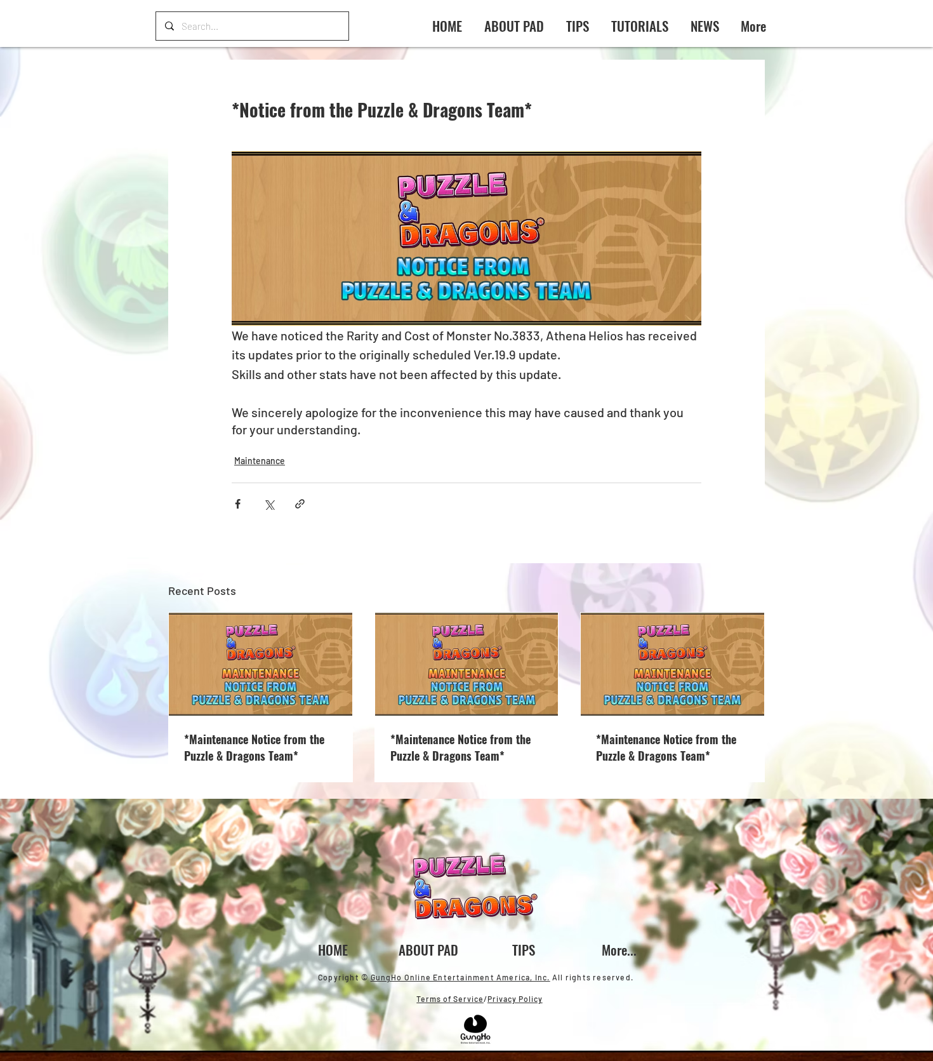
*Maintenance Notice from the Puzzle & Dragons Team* (254, 747)
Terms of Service (450, 998)
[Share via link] (300, 504)
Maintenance (259, 460)
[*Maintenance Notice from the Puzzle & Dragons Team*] (260, 664)
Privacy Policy (515, 998)
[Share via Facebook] (238, 504)
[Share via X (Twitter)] (269, 504)
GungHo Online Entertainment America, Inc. (460, 977)
